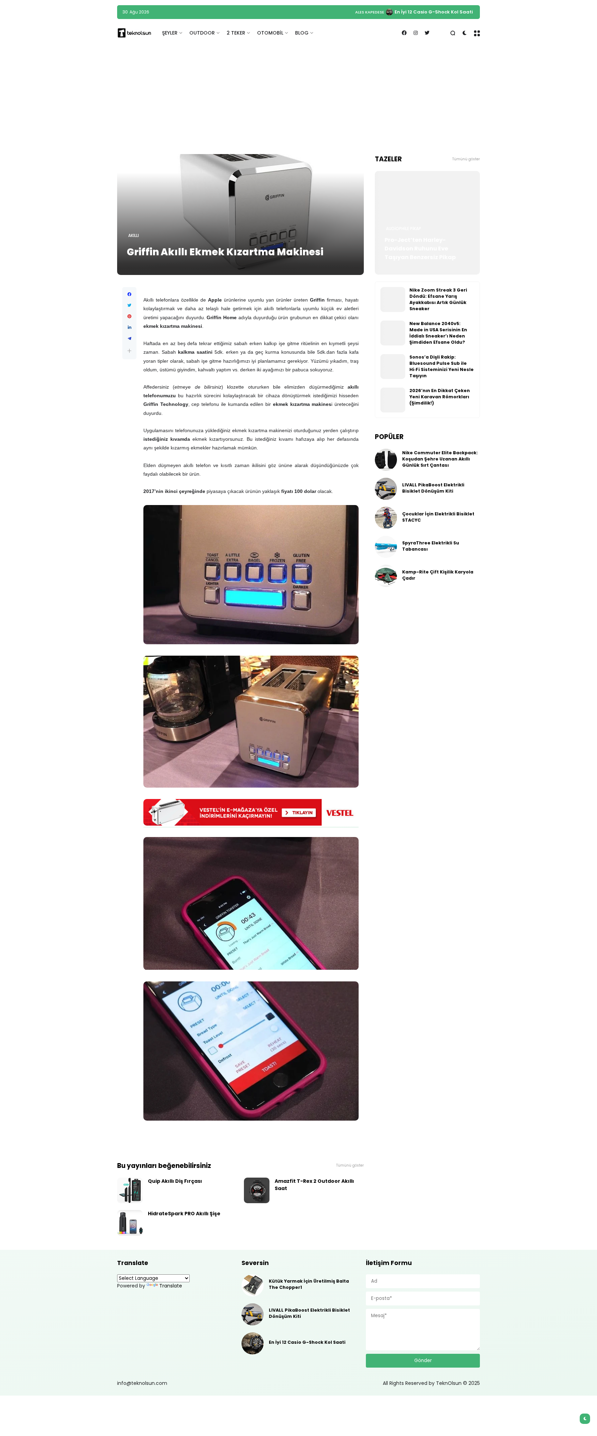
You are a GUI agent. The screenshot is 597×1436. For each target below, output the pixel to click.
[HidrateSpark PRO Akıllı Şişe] (130, 1223)
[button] (129, 351)
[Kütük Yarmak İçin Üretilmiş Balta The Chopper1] (252, 1285)
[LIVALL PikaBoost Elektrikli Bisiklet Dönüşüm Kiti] (386, 489)
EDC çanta (258, 12)
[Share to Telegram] (129, 338)
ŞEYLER (170, 32)
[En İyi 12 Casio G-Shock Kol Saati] (252, 1343)
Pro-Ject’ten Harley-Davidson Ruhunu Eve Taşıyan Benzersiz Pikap (420, 248)
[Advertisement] (298, 100)
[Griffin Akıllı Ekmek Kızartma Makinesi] (240, 214)
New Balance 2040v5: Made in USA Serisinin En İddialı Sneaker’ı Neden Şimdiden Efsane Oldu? (438, 333)
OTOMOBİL (270, 32)
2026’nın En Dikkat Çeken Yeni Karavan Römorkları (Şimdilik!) (439, 397)
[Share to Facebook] (129, 294)
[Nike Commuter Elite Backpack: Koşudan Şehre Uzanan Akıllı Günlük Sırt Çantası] (274, 12)
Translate (170, 1285)
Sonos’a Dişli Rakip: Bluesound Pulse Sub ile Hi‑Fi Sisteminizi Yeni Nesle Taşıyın (441, 366)
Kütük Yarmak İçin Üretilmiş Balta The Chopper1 (309, 1284)
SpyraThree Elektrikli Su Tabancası (430, 546)
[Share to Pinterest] (129, 316)
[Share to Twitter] (129, 305)
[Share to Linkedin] (129, 327)
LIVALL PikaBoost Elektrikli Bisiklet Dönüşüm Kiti (433, 488)
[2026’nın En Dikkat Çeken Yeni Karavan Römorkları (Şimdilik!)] (392, 400)
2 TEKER (236, 32)
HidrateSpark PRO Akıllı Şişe (184, 1213)
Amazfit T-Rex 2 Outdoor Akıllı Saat (314, 1185)
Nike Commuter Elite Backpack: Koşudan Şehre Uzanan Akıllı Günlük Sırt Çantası (376, 12)
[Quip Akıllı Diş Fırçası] (130, 1190)
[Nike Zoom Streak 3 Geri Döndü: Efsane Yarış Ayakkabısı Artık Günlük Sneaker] (392, 299)
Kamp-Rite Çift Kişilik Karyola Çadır (437, 575)
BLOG (302, 32)
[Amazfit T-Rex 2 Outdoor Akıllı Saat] (256, 1190)
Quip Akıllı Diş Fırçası (175, 1181)
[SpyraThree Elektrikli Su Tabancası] (386, 547)
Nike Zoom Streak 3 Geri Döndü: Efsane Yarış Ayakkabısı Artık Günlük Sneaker (438, 299)
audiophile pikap (403, 228)
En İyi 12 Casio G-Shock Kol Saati (307, 1342)
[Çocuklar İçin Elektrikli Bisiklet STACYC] (386, 518)
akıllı (133, 235)
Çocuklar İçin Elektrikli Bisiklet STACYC (438, 517)
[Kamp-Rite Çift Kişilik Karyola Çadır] (386, 576)
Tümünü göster (350, 1165)
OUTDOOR (202, 32)
